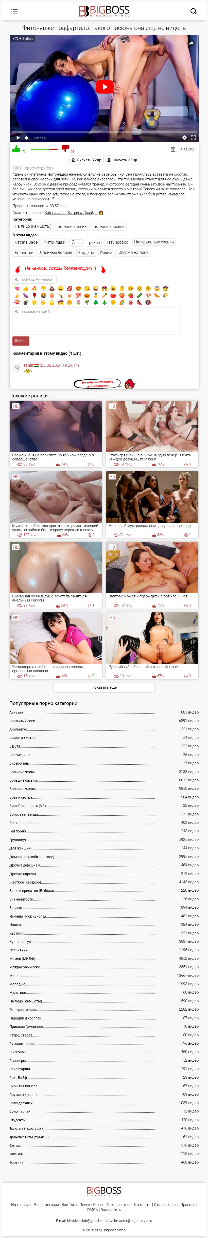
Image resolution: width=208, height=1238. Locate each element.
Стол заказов (166, 1205)
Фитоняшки (54, 242)
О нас (98, 1205)
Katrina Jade (26, 242)
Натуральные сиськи (154, 242)
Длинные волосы (56, 252)
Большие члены (73, 226)
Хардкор (86, 252)
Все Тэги (69, 1205)
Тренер (93, 242)
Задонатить (111, 1210)
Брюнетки (24, 252)
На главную (21, 1205)
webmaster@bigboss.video (131, 1221)
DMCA (92, 1210)
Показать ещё (104, 687)
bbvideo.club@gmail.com (87, 1221)
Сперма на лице (133, 252)
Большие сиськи (109, 226)
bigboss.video (115, 1230)
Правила (187, 1205)
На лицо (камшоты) (33, 226)
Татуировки (117, 242)
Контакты (142, 1205)
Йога (76, 242)
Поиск (84, 1205)
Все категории (46, 1205)
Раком (106, 253)
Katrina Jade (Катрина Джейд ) (71, 212)
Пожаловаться (118, 1205)
